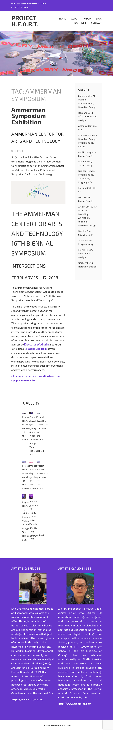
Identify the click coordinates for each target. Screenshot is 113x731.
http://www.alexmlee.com (74, 703)
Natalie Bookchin (36, 348)
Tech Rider (80, 23)
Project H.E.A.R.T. (24, 21)
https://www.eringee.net (27, 699)
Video (87, 18)
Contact (96, 23)
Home (62, 18)
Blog (99, 18)
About (75, 18)
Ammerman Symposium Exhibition (28, 115)
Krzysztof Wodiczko (36, 344)
